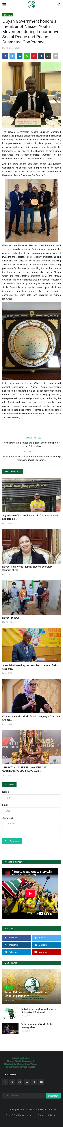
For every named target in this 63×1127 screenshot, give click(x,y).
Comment (7, 817)
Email (5, 804)
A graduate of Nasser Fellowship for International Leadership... (30, 517)
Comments (9, 784)
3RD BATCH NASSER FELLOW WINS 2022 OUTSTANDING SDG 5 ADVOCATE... (25, 769)
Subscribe (53, 1095)
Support (41, 1115)
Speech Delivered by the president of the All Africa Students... (30, 667)
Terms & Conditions (15, 1115)
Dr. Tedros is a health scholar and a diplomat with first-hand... (38, 1010)
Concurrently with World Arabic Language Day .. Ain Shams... (31, 718)
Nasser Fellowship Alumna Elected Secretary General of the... (27, 568)
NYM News (8, 15)
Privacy (51, 1115)
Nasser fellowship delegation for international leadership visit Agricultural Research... (32, 458)
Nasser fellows (10, 617)
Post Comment (12, 841)
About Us (31, 1115)
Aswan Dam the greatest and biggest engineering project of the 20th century (31, 444)
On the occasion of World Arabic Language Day (37, 1026)
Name (5, 791)
